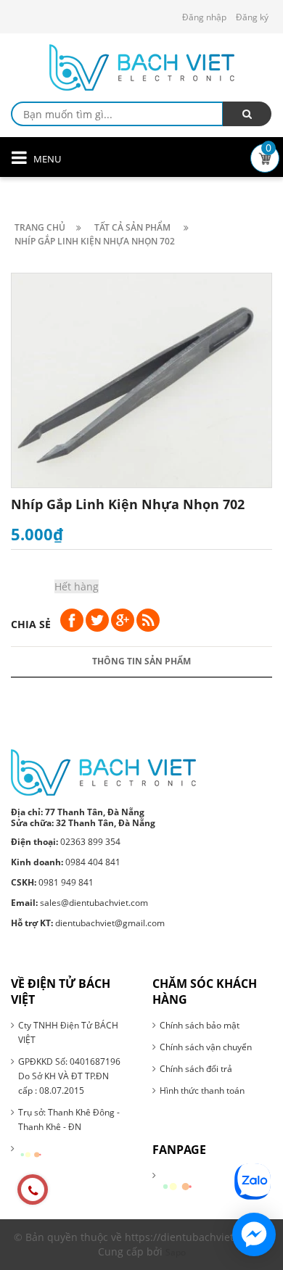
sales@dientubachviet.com (79, 902)
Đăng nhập (204, 17)
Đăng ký (252, 17)
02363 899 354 (65, 842)
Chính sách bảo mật (199, 1025)
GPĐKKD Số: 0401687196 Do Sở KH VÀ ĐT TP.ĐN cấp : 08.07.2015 (69, 1076)
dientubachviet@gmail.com (88, 923)
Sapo (175, 1252)
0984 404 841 (65, 862)
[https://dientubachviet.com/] (103, 771)
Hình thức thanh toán (202, 1090)
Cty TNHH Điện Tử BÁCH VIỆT (68, 1032)
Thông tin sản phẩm (141, 661)
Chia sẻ (31, 624)
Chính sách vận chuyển (206, 1047)
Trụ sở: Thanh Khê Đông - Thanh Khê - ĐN (69, 1119)
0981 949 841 (52, 882)
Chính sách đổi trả (196, 1069)
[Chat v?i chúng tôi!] (254, 1234)
